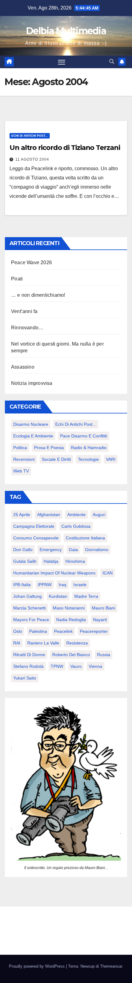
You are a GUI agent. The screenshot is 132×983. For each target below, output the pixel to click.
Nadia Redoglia (71, 619)
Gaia (73, 549)
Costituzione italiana (85, 537)
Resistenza (77, 642)
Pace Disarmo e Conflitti (83, 435)
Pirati (17, 278)
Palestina (38, 631)
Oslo (17, 631)
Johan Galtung (27, 596)
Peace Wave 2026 (31, 262)
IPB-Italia (22, 584)
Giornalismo (96, 549)
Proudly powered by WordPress (37, 966)
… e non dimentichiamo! (38, 295)
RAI (16, 642)
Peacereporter (94, 631)
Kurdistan (58, 596)
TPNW (57, 666)
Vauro (76, 666)
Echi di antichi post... (29, 135)
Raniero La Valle (43, 642)
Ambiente (76, 514)
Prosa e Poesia (49, 447)
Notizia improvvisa (31, 383)
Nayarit (100, 619)
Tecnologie (88, 459)
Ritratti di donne (29, 654)
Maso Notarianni (69, 607)
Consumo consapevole (36, 537)
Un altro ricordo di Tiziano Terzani (65, 147)
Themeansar (111, 966)
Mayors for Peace (31, 619)
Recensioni (24, 459)
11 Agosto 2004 (32, 159)
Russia (103, 654)
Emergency (51, 549)
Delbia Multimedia (66, 31)
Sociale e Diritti (56, 459)
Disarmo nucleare (30, 424)
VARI (110, 459)
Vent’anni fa (24, 311)
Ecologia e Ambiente (33, 435)
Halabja (51, 561)
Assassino (22, 367)
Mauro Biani (103, 607)
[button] (111, 61)
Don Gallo (23, 549)
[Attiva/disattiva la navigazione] (61, 62)
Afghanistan (48, 514)
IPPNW (45, 584)
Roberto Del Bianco (71, 654)
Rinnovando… (27, 327)
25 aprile (21, 514)
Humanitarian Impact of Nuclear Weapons (54, 572)
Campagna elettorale (33, 526)
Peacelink (63, 631)
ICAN (108, 572)
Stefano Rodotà (28, 666)
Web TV (21, 470)
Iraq (62, 584)
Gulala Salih (25, 561)
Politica (20, 447)
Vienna (95, 666)
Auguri (99, 514)
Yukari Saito (24, 678)
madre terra (86, 596)
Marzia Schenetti (29, 607)
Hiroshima (75, 561)
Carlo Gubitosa (76, 526)
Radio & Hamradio (89, 447)
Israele (80, 584)
